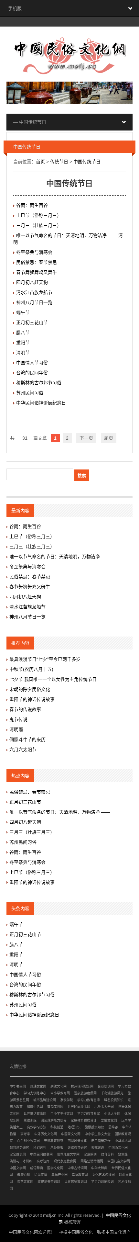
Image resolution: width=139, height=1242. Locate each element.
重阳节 (23, 342)
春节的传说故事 (25, 709)
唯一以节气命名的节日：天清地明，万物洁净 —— (59, 556)
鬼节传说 (18, 719)
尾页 (108, 438)
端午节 (23, 312)
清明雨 (16, 729)
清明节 (23, 352)
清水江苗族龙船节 (34, 292)
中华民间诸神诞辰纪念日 (41, 402)
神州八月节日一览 (34, 302)
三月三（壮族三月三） (38, 225)
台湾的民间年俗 (32, 372)
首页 (40, 161)
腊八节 (23, 332)
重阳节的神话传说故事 (32, 699)
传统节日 (59, 161)
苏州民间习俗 (29, 392)
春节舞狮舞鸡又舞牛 (36, 272)
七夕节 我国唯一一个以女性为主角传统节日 (53, 679)
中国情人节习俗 (32, 362)
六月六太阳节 (23, 749)
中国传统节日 (87, 161)
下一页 (86, 438)
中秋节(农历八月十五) (31, 669)
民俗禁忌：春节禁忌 (36, 262)
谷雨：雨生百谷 (32, 205)
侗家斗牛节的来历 (27, 739)
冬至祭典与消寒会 (34, 252)
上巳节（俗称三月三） (38, 215)
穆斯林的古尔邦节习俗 (38, 382)
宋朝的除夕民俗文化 (29, 689)
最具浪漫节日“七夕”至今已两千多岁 (44, 659)
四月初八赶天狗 (32, 282)
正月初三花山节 (32, 322)
